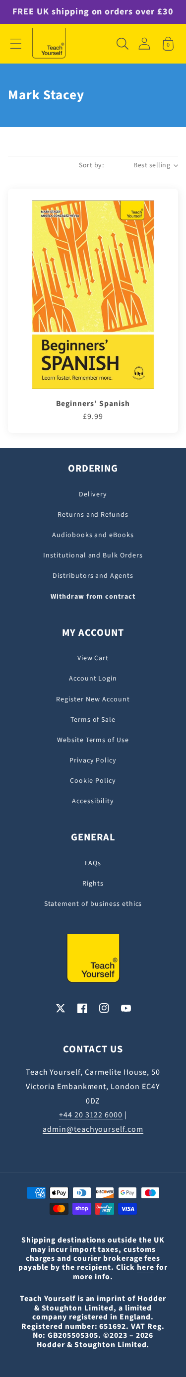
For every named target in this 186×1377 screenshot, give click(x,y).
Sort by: (91, 165)
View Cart (93, 658)
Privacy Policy (93, 760)
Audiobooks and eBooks (93, 535)
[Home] (49, 44)
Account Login (93, 679)
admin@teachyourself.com (93, 1129)
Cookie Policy (93, 781)
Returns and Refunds (93, 515)
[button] (16, 44)
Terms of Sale (93, 720)
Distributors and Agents (93, 576)
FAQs (93, 863)
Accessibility (93, 801)
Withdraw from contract (93, 597)
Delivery (93, 494)
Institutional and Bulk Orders (93, 555)
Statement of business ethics (93, 904)
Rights (93, 884)
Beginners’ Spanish (92, 403)
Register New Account (92, 699)
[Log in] (144, 43)
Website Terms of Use (93, 740)
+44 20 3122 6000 (91, 1114)
